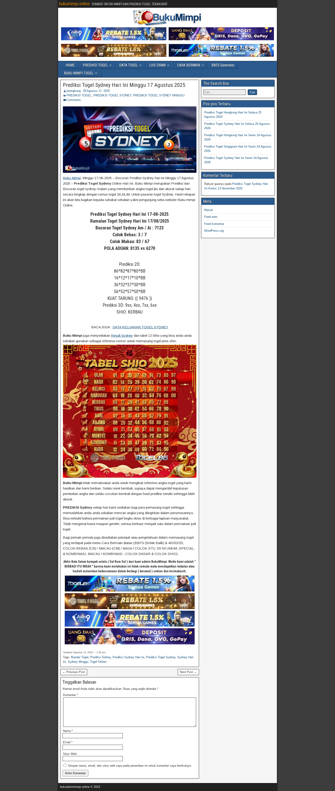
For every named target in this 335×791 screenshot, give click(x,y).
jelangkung (74, 91)
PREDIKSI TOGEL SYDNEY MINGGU (158, 95)
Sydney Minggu (78, 661)
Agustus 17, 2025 (98, 91)
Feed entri (210, 216)
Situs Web (70, 754)
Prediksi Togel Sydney (160, 657)
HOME (70, 65)
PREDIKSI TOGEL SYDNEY (112, 95)
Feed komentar (214, 224)
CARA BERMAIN (188, 65)
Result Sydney (122, 335)
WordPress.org (214, 230)
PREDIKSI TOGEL (95, 65)
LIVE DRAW (157, 65)
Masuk (208, 210)
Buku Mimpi (72, 178)
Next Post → (188, 672)
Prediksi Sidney (100, 657)
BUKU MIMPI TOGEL (78, 73)
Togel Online (98, 661)
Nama (68, 731)
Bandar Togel (79, 657)
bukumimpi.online (74, 3)
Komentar (70, 695)
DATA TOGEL (128, 65)
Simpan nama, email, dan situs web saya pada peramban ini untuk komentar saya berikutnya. (130, 765)
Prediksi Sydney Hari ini (128, 657)
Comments (74, 100)
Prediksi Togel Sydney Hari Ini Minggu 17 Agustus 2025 (124, 85)
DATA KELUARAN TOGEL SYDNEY (140, 327)
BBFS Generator (222, 65)
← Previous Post (73, 672)
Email (67, 742)
